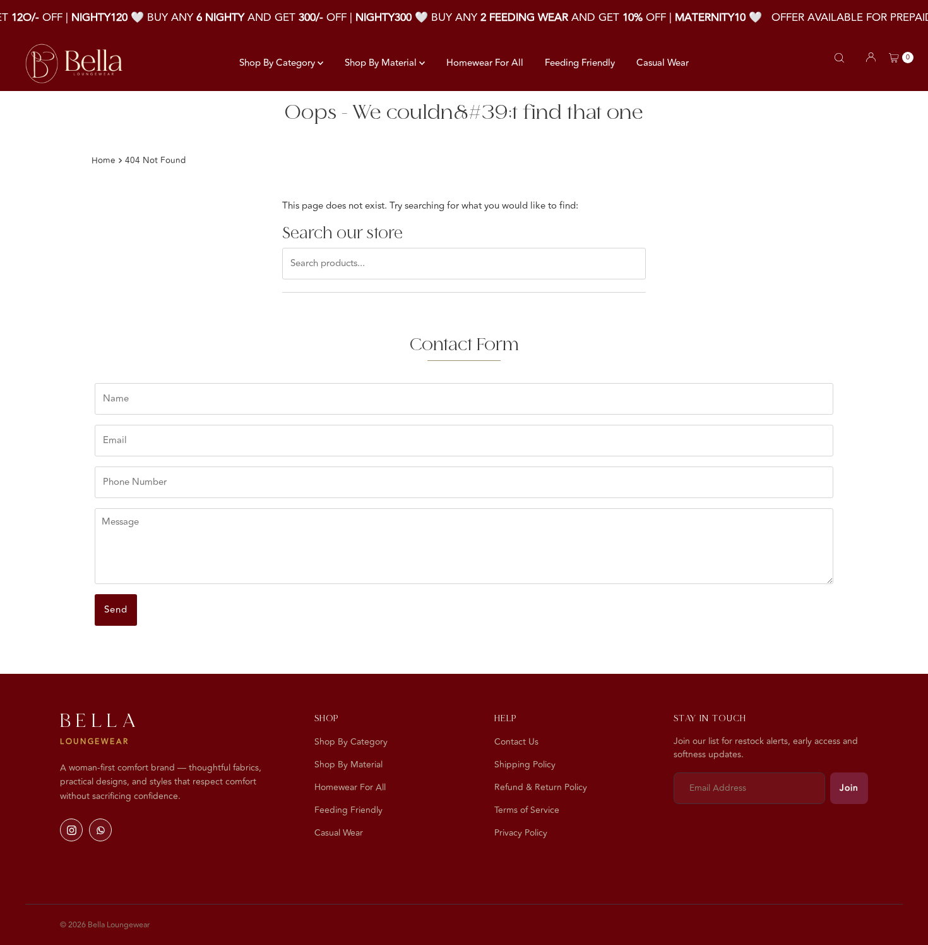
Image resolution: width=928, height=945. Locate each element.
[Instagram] (71, 830)
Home (104, 160)
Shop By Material (382, 63)
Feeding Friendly (580, 63)
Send (116, 609)
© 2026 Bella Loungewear (105, 924)
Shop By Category (278, 63)
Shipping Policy (525, 764)
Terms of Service (526, 810)
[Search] (839, 58)
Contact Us (516, 741)
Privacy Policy (520, 832)
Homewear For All (484, 63)
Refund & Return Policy (540, 787)
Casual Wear (662, 63)
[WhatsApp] (100, 830)
